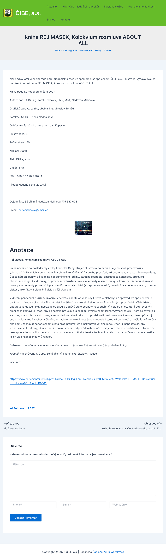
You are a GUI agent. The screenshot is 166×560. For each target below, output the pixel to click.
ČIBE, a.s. (28, 13)
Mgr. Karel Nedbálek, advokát (81, 6)
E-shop (51, 19)
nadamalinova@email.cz (33, 210)
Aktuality (52, 6)
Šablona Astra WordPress (108, 551)
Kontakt (65, 19)
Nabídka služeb (113, 6)
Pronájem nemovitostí (141, 6)
